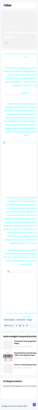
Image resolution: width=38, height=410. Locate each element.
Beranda (8, 27)
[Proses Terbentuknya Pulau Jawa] (8, 368)
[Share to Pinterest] (20, 325)
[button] (31, 326)
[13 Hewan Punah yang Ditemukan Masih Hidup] (8, 345)
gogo (30, 320)
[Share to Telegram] (26, 325)
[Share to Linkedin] (23, 325)
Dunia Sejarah (17, 27)
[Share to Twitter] (16, 325)
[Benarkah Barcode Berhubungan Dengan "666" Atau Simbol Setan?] (8, 357)
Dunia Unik (21, 320)
